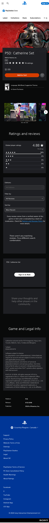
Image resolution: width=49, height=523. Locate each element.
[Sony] (44, 522)
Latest (5, 18)
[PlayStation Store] (10, 10)
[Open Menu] (2, 3)
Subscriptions (35, 18)
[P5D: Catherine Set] (20, 112)
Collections (15, 18)
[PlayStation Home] (24, 3)
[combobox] (24, 187)
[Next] (46, 112)
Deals (25, 18)
